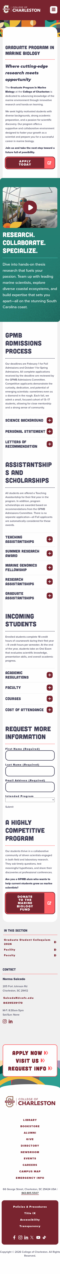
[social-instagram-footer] (20, 1238)
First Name (22, 748)
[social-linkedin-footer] (26, 1238)
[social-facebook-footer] (14, 1238)
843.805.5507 (30, 1193)
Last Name (22, 764)
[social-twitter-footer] (32, 1238)
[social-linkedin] (11, 1022)
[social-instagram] (5, 1022)
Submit (9, 807)
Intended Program (19, 796)
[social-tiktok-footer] (44, 1238)
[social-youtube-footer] (38, 1238)
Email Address (25, 780)
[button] (30, 207)
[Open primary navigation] (53, 9)
